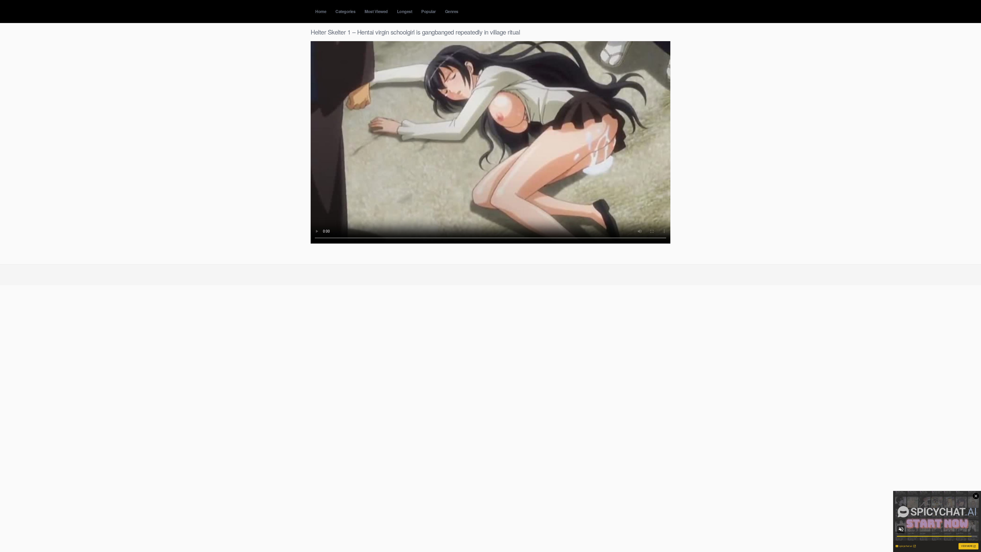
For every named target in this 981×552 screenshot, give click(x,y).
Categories (345, 11)
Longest (404, 11)
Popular (428, 11)
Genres (451, 11)
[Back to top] (967, 536)
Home (320, 11)
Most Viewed (376, 11)
